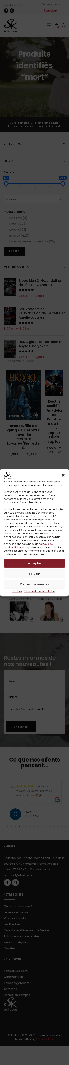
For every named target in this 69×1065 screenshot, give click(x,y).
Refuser (34, 574)
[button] (63, 475)
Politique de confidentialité (39, 591)
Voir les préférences (34, 584)
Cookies (17, 591)
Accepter (34, 563)
